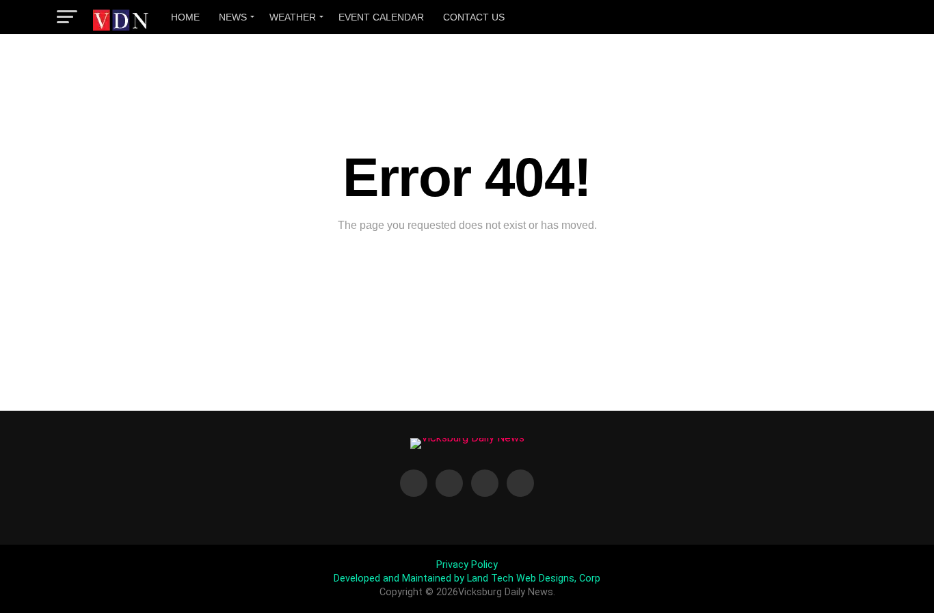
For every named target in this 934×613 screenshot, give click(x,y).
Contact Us (474, 17)
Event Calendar (381, 17)
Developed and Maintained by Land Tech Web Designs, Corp (467, 578)
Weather (292, 17)
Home (185, 17)
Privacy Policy (467, 565)
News (233, 17)
